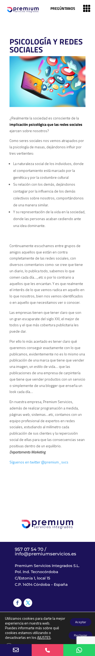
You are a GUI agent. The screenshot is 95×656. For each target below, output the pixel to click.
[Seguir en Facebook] (17, 603)
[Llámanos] (47, 650)
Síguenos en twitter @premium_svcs (39, 462)
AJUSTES (44, 637)
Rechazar (80, 635)
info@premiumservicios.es (45, 553)
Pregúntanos (62, 8)
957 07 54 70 (29, 549)
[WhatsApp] (79, 650)
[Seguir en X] (28, 603)
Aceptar (80, 621)
